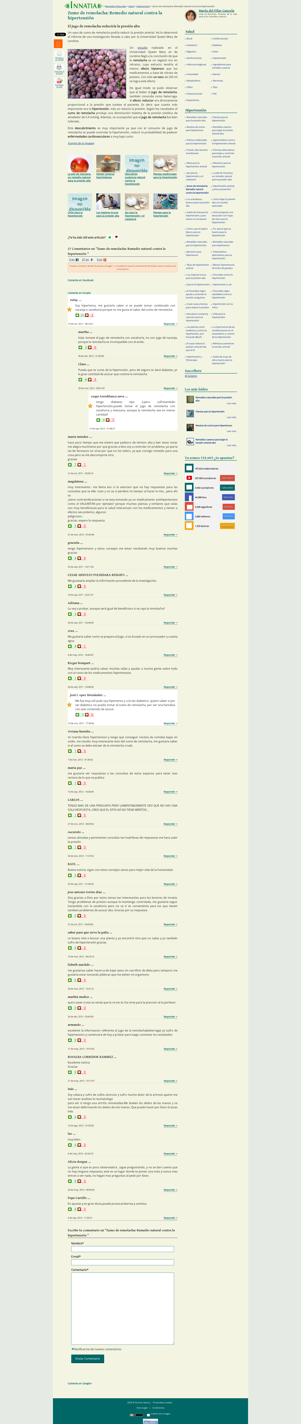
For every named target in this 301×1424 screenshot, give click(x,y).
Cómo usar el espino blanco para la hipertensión (197, 232)
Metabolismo (193, 80)
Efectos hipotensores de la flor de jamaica (223, 266)
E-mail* (76, 1256)
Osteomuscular (194, 93)
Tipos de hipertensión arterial (197, 266)
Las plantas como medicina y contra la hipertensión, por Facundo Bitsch (196, 332)
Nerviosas (218, 80)
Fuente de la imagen (81, 143)
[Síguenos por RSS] (189, 525)
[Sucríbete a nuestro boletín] (189, 487)
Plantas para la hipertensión (162, 214)
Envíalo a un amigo (59, 58)
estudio (143, 48)
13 (82, 315)
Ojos (215, 87)
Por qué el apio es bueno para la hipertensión (221, 232)
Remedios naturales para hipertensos (222, 243)
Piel (214, 93)
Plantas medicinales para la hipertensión (165, 175)
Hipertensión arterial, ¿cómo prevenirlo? (223, 187)
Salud (131, 6)
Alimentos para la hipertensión (221, 164)
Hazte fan (228, 497)
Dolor (215, 51)
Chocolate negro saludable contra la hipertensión (221, 294)
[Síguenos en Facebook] (189, 496)
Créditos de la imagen (160, 1413)
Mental (216, 74)
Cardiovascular (220, 38)
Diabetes (217, 45)
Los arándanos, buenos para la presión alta (198, 202)
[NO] (116, 236)
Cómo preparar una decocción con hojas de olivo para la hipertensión (222, 217)
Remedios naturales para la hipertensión (196, 243)
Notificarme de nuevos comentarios (97, 1349)
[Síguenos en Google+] (189, 506)
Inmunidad (192, 74)
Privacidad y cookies (162, 1402)
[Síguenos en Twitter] (189, 516)
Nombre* (77, 1243)
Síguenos (228, 506)
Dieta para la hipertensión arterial (196, 164)
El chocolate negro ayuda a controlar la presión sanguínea (196, 294)
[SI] (109, 236)
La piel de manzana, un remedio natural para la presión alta (79, 177)
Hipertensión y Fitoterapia (194, 358)
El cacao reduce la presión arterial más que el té (196, 347)
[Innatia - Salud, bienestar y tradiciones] (83, 5)
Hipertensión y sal (222, 284)
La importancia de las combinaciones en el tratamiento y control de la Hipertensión (223, 332)
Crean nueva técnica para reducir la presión (197, 305)
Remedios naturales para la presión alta (196, 119)
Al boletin (191, 376)
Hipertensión (143, 6)
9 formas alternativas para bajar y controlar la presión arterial (223, 153)
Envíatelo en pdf (59, 85)
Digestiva (191, 51)
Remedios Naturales (115, 6)
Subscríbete (227, 477)
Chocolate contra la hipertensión (222, 276)
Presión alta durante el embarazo (197, 151)
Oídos (190, 87)
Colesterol (192, 45)
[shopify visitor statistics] (150, 1420)
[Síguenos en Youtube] (189, 477)
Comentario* (79, 1270)
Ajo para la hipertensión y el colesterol (135, 216)
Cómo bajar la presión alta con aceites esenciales (223, 202)
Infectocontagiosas (196, 64)
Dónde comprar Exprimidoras (105, 175)
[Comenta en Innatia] (189, 468)
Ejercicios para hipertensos (193, 253)
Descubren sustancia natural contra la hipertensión (135, 179)
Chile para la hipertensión (75, 214)
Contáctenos (158, 1407)
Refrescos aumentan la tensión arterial (223, 345)
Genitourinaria (194, 58)
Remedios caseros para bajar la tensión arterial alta (222, 130)
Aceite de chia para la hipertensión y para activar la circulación (197, 215)
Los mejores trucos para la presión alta (107, 214)
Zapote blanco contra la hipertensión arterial (223, 141)
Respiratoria (193, 100)
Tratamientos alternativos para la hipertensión (222, 255)
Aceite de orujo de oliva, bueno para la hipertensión (222, 360)
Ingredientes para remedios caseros (221, 66)
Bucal (189, 38)
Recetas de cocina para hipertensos (195, 128)
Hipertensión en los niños (222, 305)
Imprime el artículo (59, 72)
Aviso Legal (142, 1407)
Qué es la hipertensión (198, 284)
